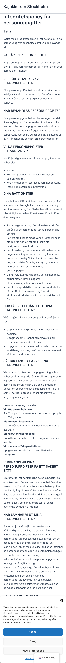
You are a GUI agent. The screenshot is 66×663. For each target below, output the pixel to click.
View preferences (33, 650)
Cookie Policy (31, 658)
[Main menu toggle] (59, 6)
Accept (33, 631)
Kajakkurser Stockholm (25, 6)
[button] (61, 600)
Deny (33, 641)
